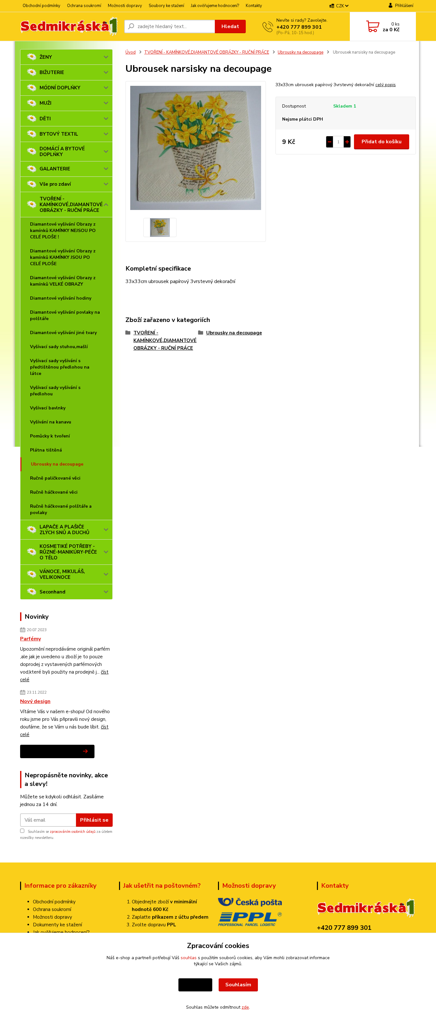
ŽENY (46, 57)
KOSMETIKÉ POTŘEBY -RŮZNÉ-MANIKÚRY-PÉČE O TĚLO (68, 552)
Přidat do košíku (382, 141)
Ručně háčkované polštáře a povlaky (61, 509)
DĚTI (45, 119)
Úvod (130, 52)
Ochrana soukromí (84, 6)
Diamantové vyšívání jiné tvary (63, 333)
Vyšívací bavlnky (47, 408)
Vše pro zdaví (55, 184)
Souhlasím (238, 984)
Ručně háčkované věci (54, 492)
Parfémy (30, 638)
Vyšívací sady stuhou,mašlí (59, 347)
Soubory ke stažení (166, 6)
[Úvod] (69, 26)
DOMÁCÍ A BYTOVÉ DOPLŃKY (62, 152)
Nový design (35, 701)
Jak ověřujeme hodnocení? (215, 6)
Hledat (230, 26)
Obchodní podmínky (41, 6)
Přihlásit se (94, 820)
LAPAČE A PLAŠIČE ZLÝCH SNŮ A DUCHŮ (64, 530)
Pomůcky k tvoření (50, 436)
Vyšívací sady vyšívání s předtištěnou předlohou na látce (59, 367)
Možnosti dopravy (125, 6)
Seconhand (52, 592)
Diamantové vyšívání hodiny (60, 298)
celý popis (385, 85)
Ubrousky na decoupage (57, 464)
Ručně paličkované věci (55, 478)
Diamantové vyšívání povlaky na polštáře (65, 315)
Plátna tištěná (46, 450)
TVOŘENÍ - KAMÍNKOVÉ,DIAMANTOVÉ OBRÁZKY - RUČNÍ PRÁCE (71, 204)
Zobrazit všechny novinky (52, 751)
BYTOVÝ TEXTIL (59, 134)
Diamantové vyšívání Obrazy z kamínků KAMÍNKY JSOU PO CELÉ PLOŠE (62, 257)
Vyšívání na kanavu (50, 422)
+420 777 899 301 (299, 27)
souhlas (189, 958)
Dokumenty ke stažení (57, 925)
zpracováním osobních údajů (72, 831)
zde (245, 1007)
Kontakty (254, 6)
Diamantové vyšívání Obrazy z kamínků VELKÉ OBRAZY (62, 281)
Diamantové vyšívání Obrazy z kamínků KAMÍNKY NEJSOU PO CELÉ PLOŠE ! (63, 230)
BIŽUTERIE (52, 72)
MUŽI (45, 103)
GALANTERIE (55, 169)
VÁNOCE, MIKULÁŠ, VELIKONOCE (62, 574)
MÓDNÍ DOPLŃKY (60, 88)
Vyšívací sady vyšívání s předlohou (55, 391)
